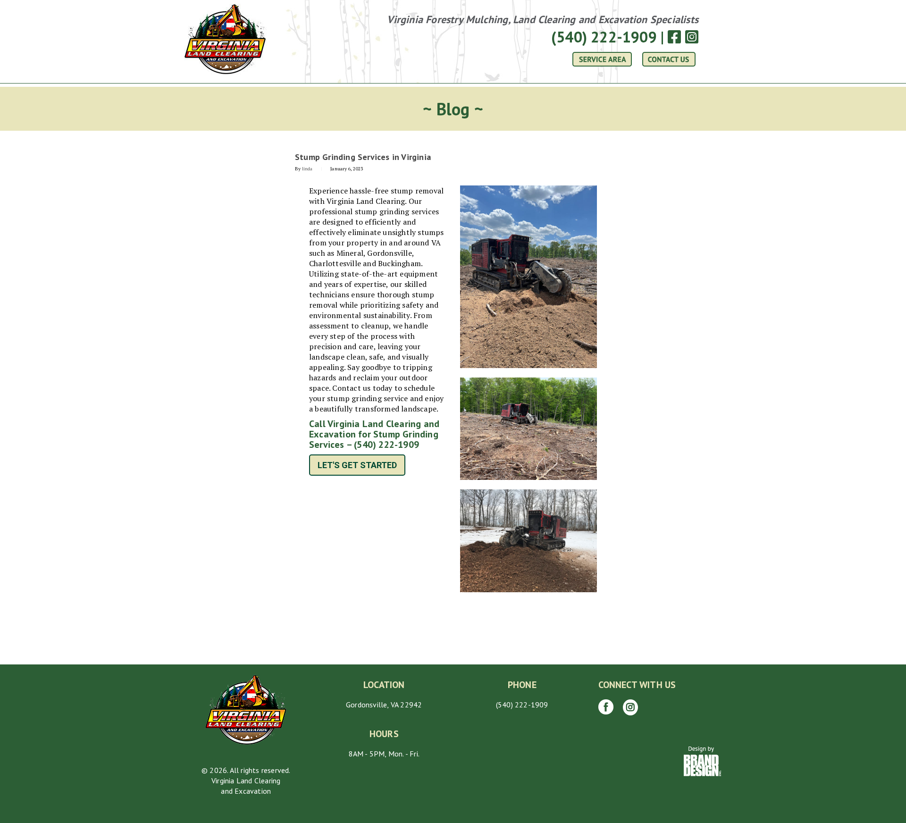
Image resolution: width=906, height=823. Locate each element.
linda (307, 169)
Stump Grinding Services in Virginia (363, 156)
